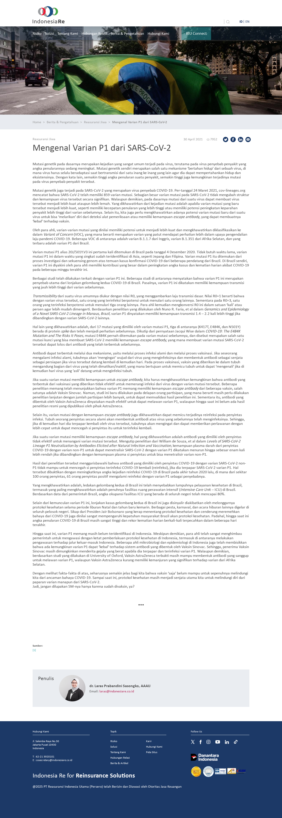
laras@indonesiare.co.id (116, 691)
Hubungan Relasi (94, 33)
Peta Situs (151, 752)
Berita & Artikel (119, 763)
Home (37, 122)
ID (241, 21)
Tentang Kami (68, 33)
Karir (149, 741)
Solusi (49, 33)
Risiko (37, 33)
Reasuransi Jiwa (95, 122)
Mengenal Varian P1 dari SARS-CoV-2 (139, 122)
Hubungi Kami (158, 33)
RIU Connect (196, 33)
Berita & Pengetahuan (127, 33)
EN (247, 21)
